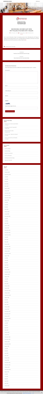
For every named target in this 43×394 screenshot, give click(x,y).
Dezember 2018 (7, 290)
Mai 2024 (6, 181)
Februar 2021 (7, 244)
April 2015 (6, 381)
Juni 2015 (6, 376)
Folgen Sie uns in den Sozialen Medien (11, 123)
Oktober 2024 (7, 172)
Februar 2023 (7, 211)
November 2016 (7, 339)
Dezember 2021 (7, 230)
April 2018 (6, 302)
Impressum (38, 1)
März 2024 (6, 186)
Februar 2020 (7, 269)
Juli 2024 (6, 176)
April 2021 (6, 239)
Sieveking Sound (7, 1)
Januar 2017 (7, 334)
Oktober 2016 (7, 341)
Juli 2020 (6, 258)
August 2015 (7, 371)
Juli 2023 (6, 202)
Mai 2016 (6, 350)
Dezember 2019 (7, 272)
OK (33, 393)
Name (6, 85)
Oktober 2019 (7, 274)
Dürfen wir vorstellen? (9, 153)
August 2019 (7, 276)
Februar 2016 (7, 357)
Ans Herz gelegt (7, 148)
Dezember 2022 (7, 216)
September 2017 (8, 318)
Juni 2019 (6, 278)
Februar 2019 (7, 285)
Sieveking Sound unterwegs (10, 46)
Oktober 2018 (7, 292)
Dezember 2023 (7, 193)
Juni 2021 (6, 237)
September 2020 (8, 253)
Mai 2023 (6, 207)
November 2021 (7, 232)
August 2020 (7, 255)
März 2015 (6, 383)
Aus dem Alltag (7, 150)
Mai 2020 (6, 262)
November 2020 (7, 248)
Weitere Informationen (27, 393)
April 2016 (6, 353)
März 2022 (6, 223)
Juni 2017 (6, 323)
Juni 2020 (6, 260)
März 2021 (6, 241)
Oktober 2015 (7, 367)
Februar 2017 (7, 332)
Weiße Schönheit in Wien (9, 130)
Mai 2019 (6, 281)
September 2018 (8, 295)
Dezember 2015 (7, 362)
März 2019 (6, 283)
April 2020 (6, 265)
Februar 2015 (7, 385)
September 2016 (8, 343)
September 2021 (8, 234)
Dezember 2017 (7, 311)
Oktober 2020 (7, 251)
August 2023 (7, 200)
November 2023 (7, 195)
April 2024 (6, 183)
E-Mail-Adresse (8, 90)
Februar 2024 (7, 188)
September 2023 (8, 197)
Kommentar (7, 70)
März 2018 (6, 304)
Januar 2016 (7, 360)
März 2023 (6, 209)
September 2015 (8, 369)
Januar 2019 (7, 288)
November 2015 (7, 364)
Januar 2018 (7, 309)
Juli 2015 (6, 374)
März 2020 (6, 267)
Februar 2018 (7, 306)
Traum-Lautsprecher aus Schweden (11, 137)
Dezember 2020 (7, 246)
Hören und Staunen (8, 155)
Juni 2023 (6, 204)
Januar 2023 (7, 213)
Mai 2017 (6, 325)
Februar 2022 (7, 225)
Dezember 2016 (7, 336)
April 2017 (6, 327)
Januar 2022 (7, 227)
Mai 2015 (6, 378)
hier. (25, 39)
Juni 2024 (6, 179)
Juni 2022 (6, 220)
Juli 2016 (6, 348)
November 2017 (7, 313)
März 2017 (6, 330)
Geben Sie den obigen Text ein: (10, 106)
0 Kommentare (30, 32)
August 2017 (7, 320)
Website (6, 95)
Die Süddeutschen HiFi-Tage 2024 (10, 127)
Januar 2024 (7, 190)
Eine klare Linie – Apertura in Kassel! (11, 134)
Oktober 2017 (7, 316)
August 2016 (7, 346)
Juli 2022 (6, 218)
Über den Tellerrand (8, 160)
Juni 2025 (6, 169)
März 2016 (6, 355)
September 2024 (8, 174)
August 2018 (7, 297)
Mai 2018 (6, 299)
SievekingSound (22, 32)
